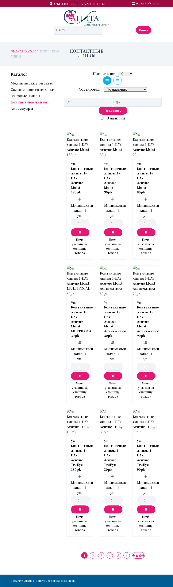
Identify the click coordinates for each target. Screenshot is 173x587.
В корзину (80, 233)
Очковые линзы (25, 95)
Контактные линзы (29, 102)
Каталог (31, 51)
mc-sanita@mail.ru (147, 3)
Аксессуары (22, 108)
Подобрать (113, 110)
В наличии (115, 118)
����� (138, 555)
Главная (17, 51)
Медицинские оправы (32, 83)
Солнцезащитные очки (32, 89)
